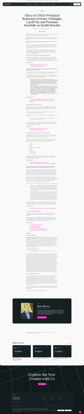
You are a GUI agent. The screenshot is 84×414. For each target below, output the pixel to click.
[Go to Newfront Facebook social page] (16, 401)
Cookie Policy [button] (38, 410)
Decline (61, 410)
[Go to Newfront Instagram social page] (18, 401)
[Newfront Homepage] (8, 4)
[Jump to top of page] (80, 412)
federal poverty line (34, 218)
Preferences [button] (19, 411)
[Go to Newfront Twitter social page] (14, 401)
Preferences (53, 410)
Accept (68, 410)
